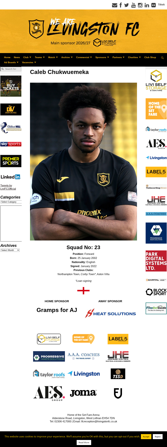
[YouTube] (133, 6)
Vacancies (27, 62)
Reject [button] (158, 436)
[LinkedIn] (147, 6)
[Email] (114, 6)
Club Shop (150, 57)
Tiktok (161, 4)
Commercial (82, 57)
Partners (117, 57)
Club (26, 57)
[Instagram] (140, 6)
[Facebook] (121, 6)
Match (51, 57)
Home (7, 57)
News (17, 57)
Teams (38, 57)
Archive (65, 57)
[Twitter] (126, 6)
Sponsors (100, 57)
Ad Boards (10, 62)
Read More (84, 442)
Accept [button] (146, 436)
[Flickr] (153, 6)
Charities (133, 57)
